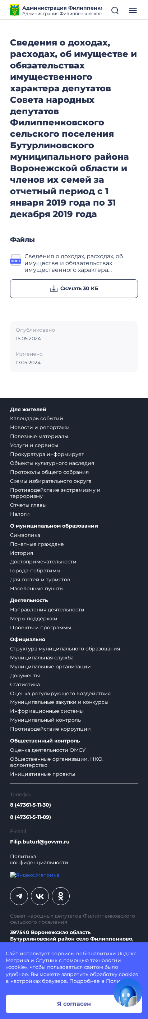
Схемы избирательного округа (51, 481)
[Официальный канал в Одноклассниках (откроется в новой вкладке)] (61, 896)
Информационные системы (47, 711)
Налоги (20, 514)
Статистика (25, 684)
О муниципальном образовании (54, 526)
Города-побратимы (35, 570)
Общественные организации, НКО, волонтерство (56, 762)
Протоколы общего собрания (49, 472)
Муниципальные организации (50, 666)
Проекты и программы (40, 627)
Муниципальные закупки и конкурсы (59, 702)
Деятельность (29, 600)
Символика (25, 535)
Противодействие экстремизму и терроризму (55, 493)
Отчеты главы (28, 505)
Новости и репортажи (40, 427)
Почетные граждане (37, 544)
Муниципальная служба (42, 657)
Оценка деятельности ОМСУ (48, 750)
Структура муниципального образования (65, 648)
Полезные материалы (39, 436)
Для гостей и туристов (40, 579)
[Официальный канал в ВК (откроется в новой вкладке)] (40, 896)
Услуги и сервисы (34, 445)
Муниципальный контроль (45, 720)
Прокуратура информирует (47, 454)
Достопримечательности (43, 561)
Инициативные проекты (42, 774)
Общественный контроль (45, 741)
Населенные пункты (37, 588)
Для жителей (28, 410)
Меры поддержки (33, 618)
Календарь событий (36, 418)
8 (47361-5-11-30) (30, 805)
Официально (27, 639)
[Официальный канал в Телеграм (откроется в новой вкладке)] (19, 896)
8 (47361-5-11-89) (30, 817)
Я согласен (74, 1003)
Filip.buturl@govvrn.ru (40, 842)
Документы (25, 675)
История (21, 553)
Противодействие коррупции (50, 729)
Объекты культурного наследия (52, 463)
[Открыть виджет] (128, 992)
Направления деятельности (47, 609)
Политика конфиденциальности (39, 860)
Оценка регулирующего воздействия (60, 693)
